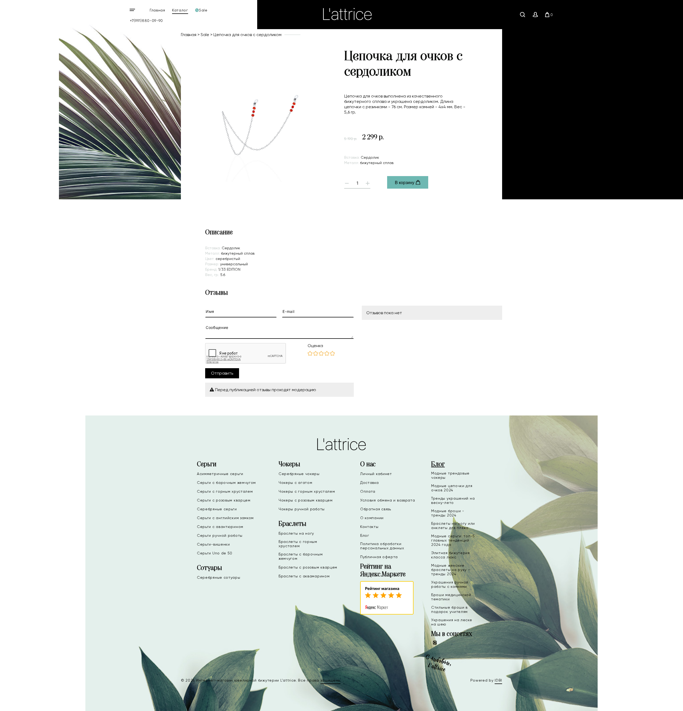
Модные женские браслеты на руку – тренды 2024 (451, 569)
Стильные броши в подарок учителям (449, 609)
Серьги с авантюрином (220, 526)
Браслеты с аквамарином (304, 576)
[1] (310, 353)
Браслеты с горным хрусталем (298, 543)
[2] (315, 353)
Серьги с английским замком (225, 518)
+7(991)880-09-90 (146, 20)
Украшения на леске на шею (451, 622)
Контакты (369, 526)
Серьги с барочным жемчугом (226, 482)
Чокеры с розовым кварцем (306, 500)
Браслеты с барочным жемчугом (301, 556)
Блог (364, 535)
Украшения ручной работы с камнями (449, 584)
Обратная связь (375, 509)
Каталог (180, 10)
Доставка (369, 482)
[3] (321, 353)
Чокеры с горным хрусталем (307, 491)
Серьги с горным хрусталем (225, 491)
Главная (157, 10)
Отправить (222, 373)
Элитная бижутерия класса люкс (450, 555)
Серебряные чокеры (299, 474)
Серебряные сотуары (218, 577)
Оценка (315, 345)
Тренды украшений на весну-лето (453, 500)
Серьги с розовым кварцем (224, 500)
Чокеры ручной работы (302, 509)
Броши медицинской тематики (451, 597)
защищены (330, 680)
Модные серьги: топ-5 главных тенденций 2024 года (453, 540)
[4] (326, 353)
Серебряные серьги (217, 509)
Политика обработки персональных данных (382, 546)
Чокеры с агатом (295, 482)
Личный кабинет (376, 474)
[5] (332, 353)
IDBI (498, 680)
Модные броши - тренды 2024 (447, 513)
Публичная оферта (379, 557)
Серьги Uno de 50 (214, 553)
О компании (372, 518)
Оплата (367, 491)
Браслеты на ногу (296, 533)
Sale (205, 34)
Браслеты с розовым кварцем (308, 567)
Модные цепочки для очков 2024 (451, 488)
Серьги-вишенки (213, 544)
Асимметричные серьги (220, 474)
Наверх (662, 703)
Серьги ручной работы (220, 535)
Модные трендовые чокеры (450, 475)
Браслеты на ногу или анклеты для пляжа (453, 525)
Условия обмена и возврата (387, 500)
